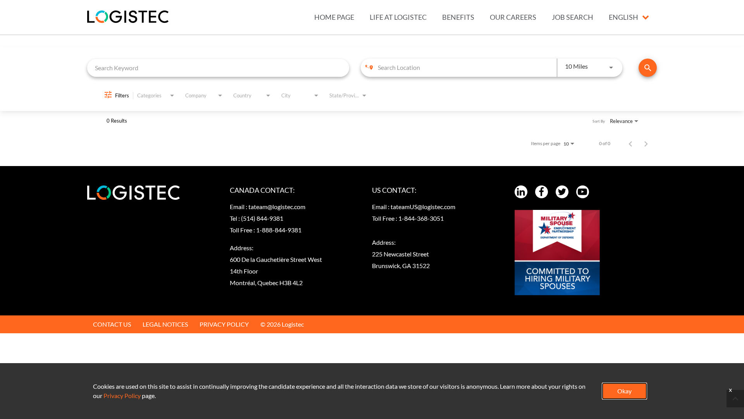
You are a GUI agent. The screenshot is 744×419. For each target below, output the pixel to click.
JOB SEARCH (572, 17)
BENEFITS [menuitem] (458, 17)
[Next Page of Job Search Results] (646, 143)
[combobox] (218, 68)
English (623, 17)
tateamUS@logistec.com (423, 206)
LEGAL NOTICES (165, 324)
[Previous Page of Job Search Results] (630, 143)
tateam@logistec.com (276, 206)
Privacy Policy (122, 395)
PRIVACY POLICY (224, 324)
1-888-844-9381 (278, 230)
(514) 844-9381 (262, 218)
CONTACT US (112, 324)
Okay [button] (624, 391)
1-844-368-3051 (421, 218)
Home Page (334, 17)
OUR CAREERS (513, 17)
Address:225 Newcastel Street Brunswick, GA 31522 (401, 254)
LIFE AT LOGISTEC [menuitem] (398, 17)
